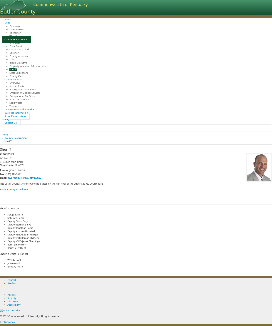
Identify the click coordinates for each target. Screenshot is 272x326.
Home (4, 134)
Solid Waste (15, 102)
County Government (15, 39)
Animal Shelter (17, 86)
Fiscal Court (15, 46)
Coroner (14, 52)
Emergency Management (23, 89)
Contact (11, 280)
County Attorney (18, 56)
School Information (15, 116)
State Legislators (18, 72)
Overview (14, 26)
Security (11, 298)
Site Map (12, 283)
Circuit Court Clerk (19, 49)
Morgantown (16, 29)
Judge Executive (18, 62)
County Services (13, 79)
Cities (7, 22)
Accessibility (14, 304)
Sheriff (13, 69)
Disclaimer (13, 301)
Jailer (12, 59)
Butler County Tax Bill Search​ (15, 189)
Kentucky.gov (7, 322)
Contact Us (10, 122)
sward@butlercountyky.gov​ (24, 178)
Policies (11, 294)
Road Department (19, 99)
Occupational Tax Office (22, 96)
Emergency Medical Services (24, 92)
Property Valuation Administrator (27, 66)
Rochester (15, 32)
